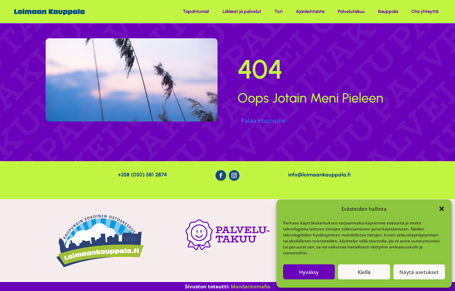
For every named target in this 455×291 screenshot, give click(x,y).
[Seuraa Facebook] (221, 175)
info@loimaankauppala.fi (319, 174)
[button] (441, 208)
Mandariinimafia (250, 286)
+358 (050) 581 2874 (142, 174)
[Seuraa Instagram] (234, 175)
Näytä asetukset (419, 272)
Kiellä (364, 272)
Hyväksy (309, 272)
